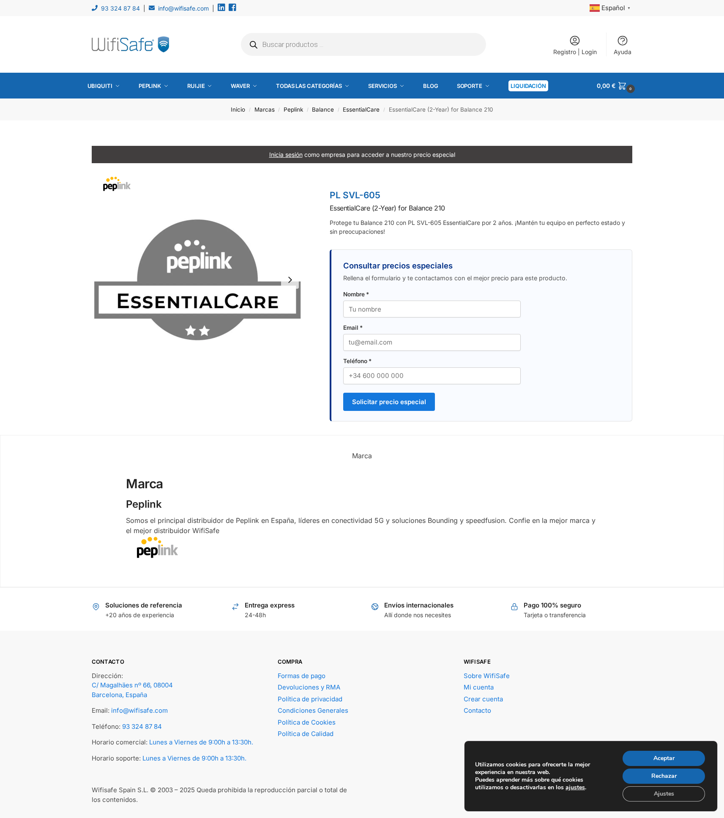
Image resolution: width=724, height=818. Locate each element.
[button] (617, 85)
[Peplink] (362, 547)
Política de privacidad (310, 699)
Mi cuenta (479, 687)
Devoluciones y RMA (309, 687)
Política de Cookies (307, 722)
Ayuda (622, 51)
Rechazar (664, 776)
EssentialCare (361, 109)
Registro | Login (575, 51)
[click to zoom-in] (197, 280)
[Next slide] (290, 280)
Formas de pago (301, 676)
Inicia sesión (286, 154)
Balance (323, 109)
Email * (353, 327)
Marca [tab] (362, 455)
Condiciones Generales (313, 710)
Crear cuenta (483, 699)
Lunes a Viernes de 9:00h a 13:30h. (201, 742)
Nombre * (356, 294)
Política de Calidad (305, 734)
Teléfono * (357, 361)
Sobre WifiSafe (487, 676)
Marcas (264, 109)
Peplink (293, 109)
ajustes (575, 787)
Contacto (477, 710)
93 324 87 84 (120, 8)
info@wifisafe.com (183, 8)
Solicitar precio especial (389, 402)
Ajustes (664, 794)
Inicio (238, 109)
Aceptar (664, 758)
